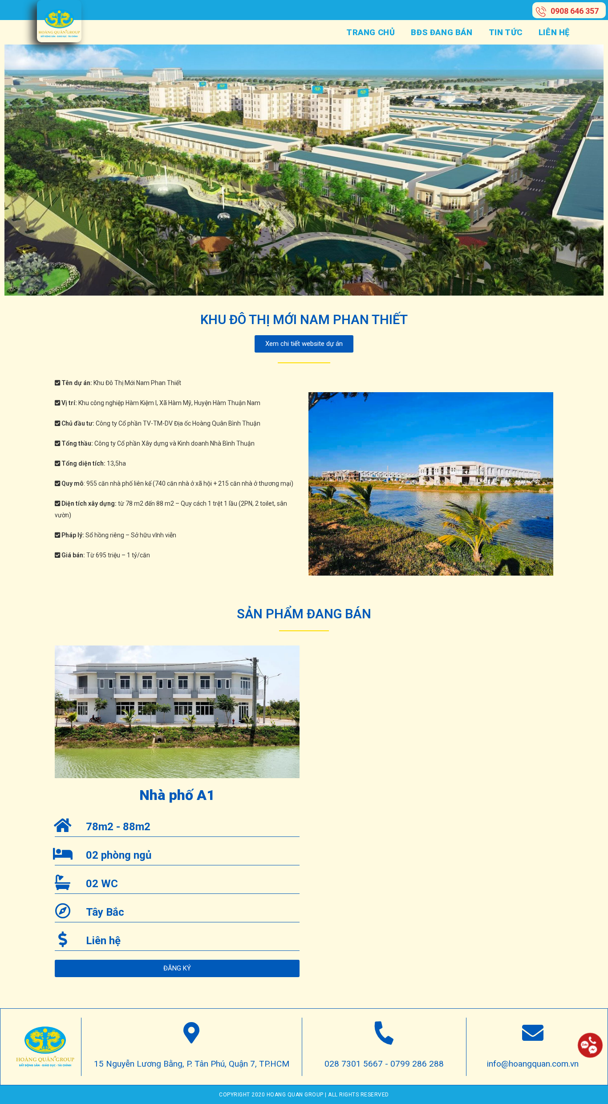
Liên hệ (103, 940)
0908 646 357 (575, 11)
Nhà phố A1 (177, 795)
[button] (304, 344)
